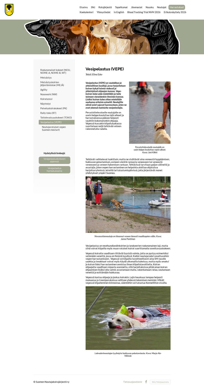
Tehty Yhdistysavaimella (160, 382)
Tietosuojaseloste (132, 382)
